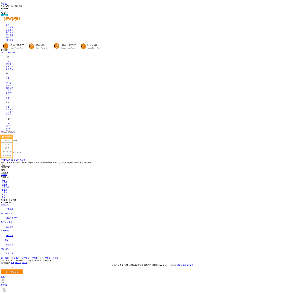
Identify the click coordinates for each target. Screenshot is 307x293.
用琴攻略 (9, 35)
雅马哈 (9, 83)
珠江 (8, 80)
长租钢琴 (9, 27)
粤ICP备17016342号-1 (186, 265)
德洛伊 (9, 85)
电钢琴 (9, 114)
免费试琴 (5, 285)
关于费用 (5, 231)
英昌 (8, 96)
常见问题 (5, 249)
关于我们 (9, 37)
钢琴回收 (18, 263)
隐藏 (3, 277)
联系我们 (56, 258)
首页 (8, 25)
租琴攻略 (46, 258)
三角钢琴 (9, 112)
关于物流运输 (6, 213)
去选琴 (4, 175)
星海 (8, 98)
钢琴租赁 (9, 40)
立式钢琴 (9, 109)
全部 (8, 61)
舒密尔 (9, 93)
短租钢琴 (9, 30)
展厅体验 (9, 32)
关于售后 (5, 240)
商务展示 (9, 69)
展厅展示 (26, 258)
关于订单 (5, 205)
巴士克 (9, 90)
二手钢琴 (24, 263)
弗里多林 (9, 88)
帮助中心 (35, 258)
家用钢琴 (9, 64)
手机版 (4, 4)
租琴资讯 (15, 258)
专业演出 (9, 66)
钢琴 (12, 263)
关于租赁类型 (6, 222)
